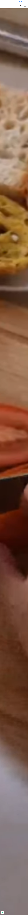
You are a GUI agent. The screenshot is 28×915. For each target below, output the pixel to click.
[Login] (20, 6)
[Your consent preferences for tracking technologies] (2, 912)
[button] (24, 6)
